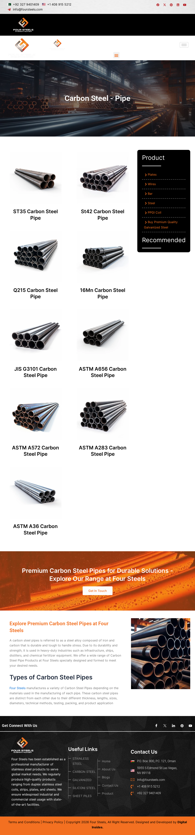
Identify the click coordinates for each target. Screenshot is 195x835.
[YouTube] (189, 725)
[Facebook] (155, 725)
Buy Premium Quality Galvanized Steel (161, 224)
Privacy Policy (53, 822)
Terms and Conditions (24, 822)
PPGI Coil (154, 212)
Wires (152, 184)
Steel (151, 203)
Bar (150, 193)
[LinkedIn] (172, 725)
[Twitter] (163, 725)
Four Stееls (18, 688)
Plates (152, 174)
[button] (116, 55)
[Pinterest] (181, 725)
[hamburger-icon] (184, 24)
